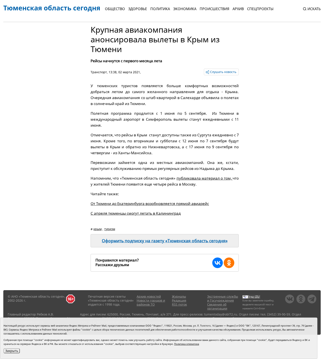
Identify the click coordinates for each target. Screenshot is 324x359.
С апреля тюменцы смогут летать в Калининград (136, 213)
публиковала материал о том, (205, 178)
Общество (115, 8)
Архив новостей (149, 296)
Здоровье (137, 8)
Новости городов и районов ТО (151, 302)
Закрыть (11, 351)
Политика (160, 8)
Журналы (179, 296)
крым (97, 229)
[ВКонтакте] (217, 263)
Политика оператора (186, 344)
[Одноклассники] (229, 263)
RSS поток (179, 304)
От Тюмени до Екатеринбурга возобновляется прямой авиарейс (150, 203)
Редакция (179, 300)
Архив (238, 8)
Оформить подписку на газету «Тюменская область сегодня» (165, 241)
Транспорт (99, 72)
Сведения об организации (217, 306)
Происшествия (214, 8)
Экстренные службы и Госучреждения (222, 298)
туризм (109, 229)
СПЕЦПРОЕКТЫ (260, 8)
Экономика (184, 8)
